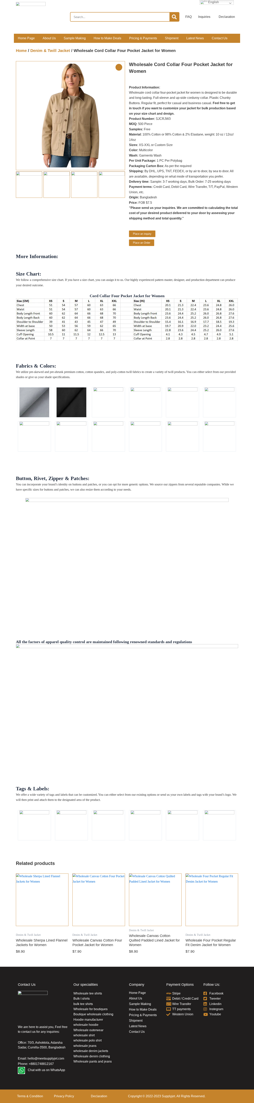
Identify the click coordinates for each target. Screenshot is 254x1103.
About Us (49, 38)
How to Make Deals (107, 38)
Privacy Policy (64, 1096)
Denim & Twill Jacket (50, 50)
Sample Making (75, 38)
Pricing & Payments (143, 38)
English (213, 2)
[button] (120, 115)
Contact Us (219, 38)
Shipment (171, 38)
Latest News (195, 38)
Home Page (26, 38)
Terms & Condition (30, 1096)
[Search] (174, 16)
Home (21, 50)
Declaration (99, 1096)
